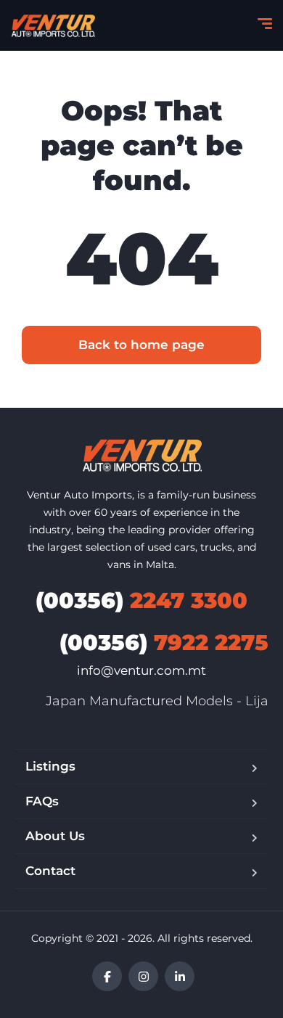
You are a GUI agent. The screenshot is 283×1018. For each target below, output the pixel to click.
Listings (50, 766)
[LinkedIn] (179, 976)
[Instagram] (143, 976)
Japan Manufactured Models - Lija (157, 701)
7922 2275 (164, 642)
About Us (55, 836)
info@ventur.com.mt (141, 670)
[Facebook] (107, 976)
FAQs (42, 801)
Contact (50, 870)
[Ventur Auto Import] (53, 25)
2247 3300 (141, 600)
